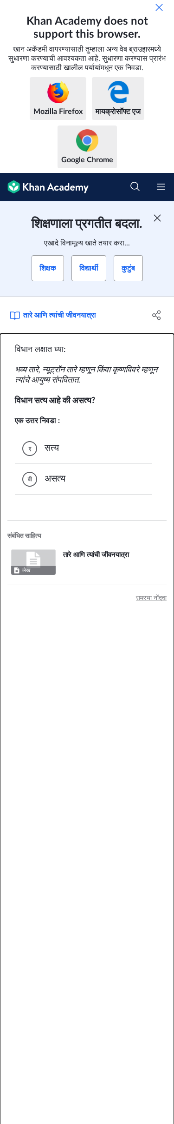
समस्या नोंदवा (151, 598)
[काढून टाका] (159, 7)
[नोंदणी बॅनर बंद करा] (157, 218)
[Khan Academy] (44, 187)
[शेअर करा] (157, 315)
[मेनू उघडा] (161, 186)
